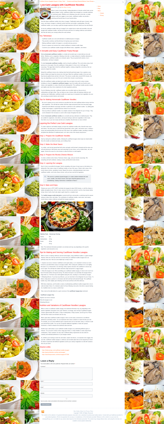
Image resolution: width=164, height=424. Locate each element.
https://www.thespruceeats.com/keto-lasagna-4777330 (55, 354)
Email (42, 387)
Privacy (102, 15)
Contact (102, 13)
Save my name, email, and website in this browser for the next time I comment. (59, 401)
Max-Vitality (77, 411)
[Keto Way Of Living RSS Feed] (42, 411)
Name (42, 381)
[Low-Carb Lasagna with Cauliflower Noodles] (45, 19)
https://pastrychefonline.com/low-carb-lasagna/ (53, 352)
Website (42, 393)
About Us (82, 411)
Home (99, 6)
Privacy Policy (89, 411)
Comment (43, 366)
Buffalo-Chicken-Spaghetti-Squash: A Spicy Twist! (53, 1)
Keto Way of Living (66, 7)
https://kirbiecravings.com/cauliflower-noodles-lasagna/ (55, 350)
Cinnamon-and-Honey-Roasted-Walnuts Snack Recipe (80, 1)
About (99, 10)
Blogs (99, 8)
